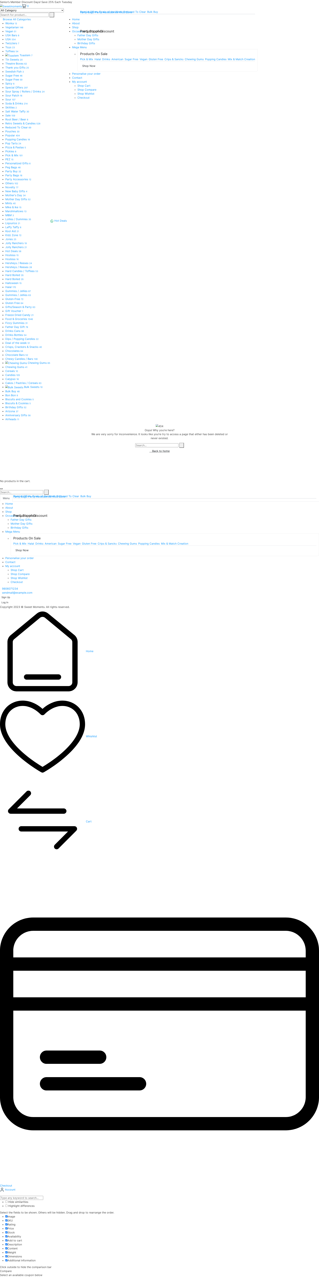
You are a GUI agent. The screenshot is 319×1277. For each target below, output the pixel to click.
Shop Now (88, 66)
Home (89, 651)
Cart (88, 821)
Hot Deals (60, 220)
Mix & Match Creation (241, 59)
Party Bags (87, 12)
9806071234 (10, 588)
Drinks (106, 59)
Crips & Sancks (173, 59)
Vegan (143, 59)
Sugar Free (131, 59)
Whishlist (91, 736)
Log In (4, 602)
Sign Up (5, 597)
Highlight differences (21, 1205)
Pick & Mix (86, 59)
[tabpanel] (159, 543)
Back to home (160, 451)
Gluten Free (156, 59)
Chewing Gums (194, 59)
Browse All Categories (17, 19)
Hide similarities (17, 1202)
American (117, 59)
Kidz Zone (125, 12)
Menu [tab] (6, 498)
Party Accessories (106, 12)
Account (9, 1189)
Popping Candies (215, 59)
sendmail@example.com (17, 592)
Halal (98, 59)
